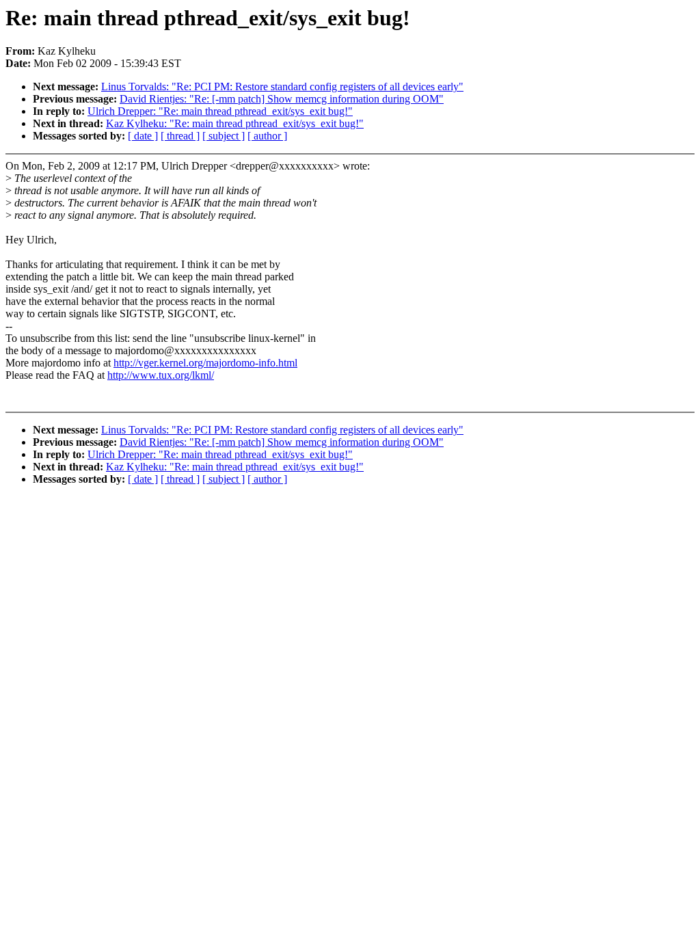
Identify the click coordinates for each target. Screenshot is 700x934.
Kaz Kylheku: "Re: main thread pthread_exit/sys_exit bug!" (235, 123)
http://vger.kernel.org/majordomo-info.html (205, 363)
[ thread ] (180, 136)
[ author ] (267, 136)
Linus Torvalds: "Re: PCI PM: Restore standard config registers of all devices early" (282, 86)
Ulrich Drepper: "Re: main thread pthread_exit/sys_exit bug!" (220, 111)
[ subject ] (223, 136)
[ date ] (143, 136)
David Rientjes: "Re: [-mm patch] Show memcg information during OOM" (282, 99)
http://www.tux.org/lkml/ (160, 375)
